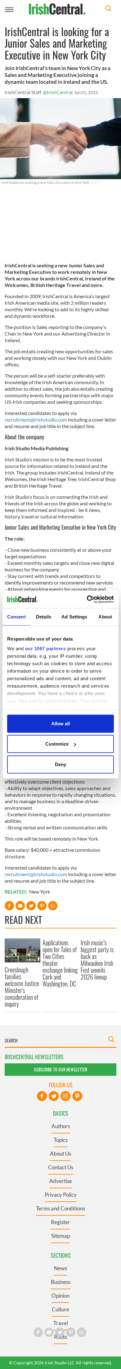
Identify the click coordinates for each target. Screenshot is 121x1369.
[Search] (108, 9)
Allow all (60, 723)
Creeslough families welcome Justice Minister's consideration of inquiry (22, 986)
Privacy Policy (61, 1194)
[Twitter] (54, 1096)
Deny (60, 764)
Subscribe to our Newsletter (60, 1069)
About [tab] (105, 616)
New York (39, 891)
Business (60, 1282)
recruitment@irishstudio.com (36, 419)
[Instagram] (65, 1096)
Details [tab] (43, 616)
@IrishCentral (58, 92)
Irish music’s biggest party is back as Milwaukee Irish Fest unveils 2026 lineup (97, 959)
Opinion (60, 1295)
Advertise (60, 1181)
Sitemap (60, 1236)
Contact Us (60, 1167)
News (60, 1268)
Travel (60, 1323)
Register (60, 1222)
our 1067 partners (45, 648)
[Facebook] (42, 1096)
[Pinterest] (77, 1096)
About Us (60, 1153)
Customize (57, 744)
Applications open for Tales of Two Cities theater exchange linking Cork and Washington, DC (60, 963)
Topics (61, 1140)
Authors (61, 1126)
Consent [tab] (16, 616)
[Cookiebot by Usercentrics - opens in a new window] (87, 599)
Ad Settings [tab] (74, 616)
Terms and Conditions (60, 1208)
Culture (60, 1309)
